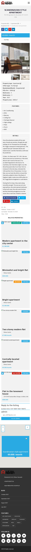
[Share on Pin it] (9, 29)
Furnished (22, 519)
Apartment (16, 83)
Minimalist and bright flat (15, 270)
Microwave (5, 522)
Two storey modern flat (13, 329)
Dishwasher (5, 519)
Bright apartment (11, 300)
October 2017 (5, 494)
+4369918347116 (9, 481)
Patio (12, 522)
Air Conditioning (6, 516)
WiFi (13, 525)
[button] (27, 58)
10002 (11, 90)
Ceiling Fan (17, 516)
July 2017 (3, 507)
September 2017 (5, 498)
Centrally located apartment (10, 360)
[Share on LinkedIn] (13, 29)
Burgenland (19, 88)
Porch (18, 522)
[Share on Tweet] (6, 29)
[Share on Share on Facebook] (2, 29)
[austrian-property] (6, 3)
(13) (5, 25)
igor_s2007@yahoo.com (9, 415)
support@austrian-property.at (12, 485)
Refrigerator (5, 525)
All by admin (15, 418)
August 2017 (4, 503)
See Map (6, 39)
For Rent (13, 85)
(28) (15, 23)
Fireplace (14, 519)
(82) (5, 23)
